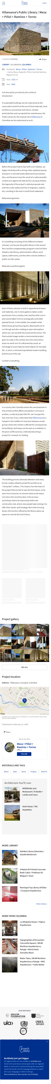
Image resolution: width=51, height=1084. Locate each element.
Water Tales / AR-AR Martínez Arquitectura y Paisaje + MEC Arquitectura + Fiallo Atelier (33, 961)
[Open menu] (3, 3)
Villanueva (36, 117)
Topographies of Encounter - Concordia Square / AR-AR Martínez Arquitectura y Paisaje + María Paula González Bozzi (32, 946)
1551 (13, 79)
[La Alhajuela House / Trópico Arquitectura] (9, 928)
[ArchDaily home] (24, 3)
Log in (44, 3)
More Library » (41, 904)
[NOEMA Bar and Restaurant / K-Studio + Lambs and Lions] (12, 795)
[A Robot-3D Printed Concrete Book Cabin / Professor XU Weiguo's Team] (9, 876)
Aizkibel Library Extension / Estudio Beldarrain (32, 853)
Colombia (26, 64)
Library (5, 64)
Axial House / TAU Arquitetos (30, 808)
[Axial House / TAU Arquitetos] (12, 813)
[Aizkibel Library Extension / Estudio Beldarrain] (9, 858)
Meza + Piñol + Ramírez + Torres (29, 69)
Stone (24, 771)
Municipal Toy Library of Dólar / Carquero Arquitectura (33, 889)
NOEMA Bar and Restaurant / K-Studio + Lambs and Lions (32, 791)
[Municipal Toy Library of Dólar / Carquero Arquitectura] (9, 894)
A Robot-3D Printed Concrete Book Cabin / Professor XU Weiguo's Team (33, 872)
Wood (6, 771)
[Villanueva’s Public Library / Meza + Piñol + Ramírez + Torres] (17, 630)
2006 (13, 84)
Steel (15, 771)
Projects (34, 771)
